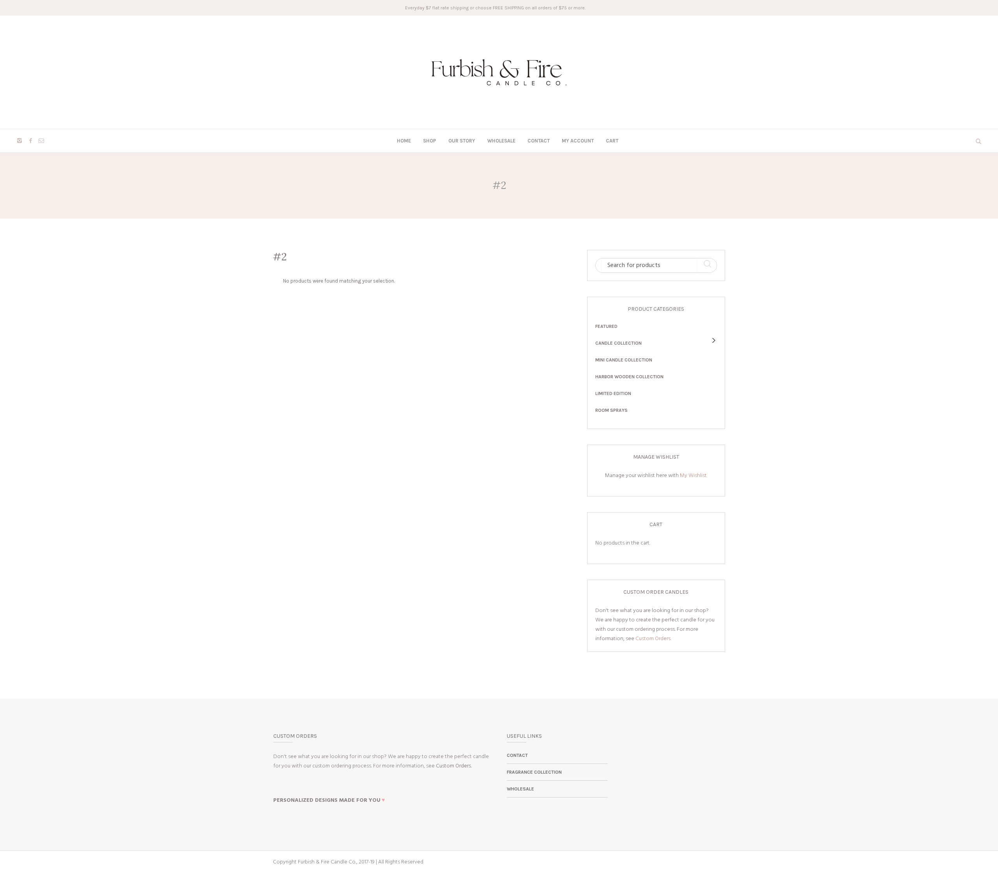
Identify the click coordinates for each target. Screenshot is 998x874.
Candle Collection (618, 343)
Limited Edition (613, 393)
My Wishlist (693, 475)
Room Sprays (611, 410)
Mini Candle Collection (623, 360)
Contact (517, 755)
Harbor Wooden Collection (629, 376)
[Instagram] (19, 140)
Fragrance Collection (534, 772)
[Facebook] (30, 140)
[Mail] (41, 140)
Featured (606, 326)
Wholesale (520, 789)
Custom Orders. (653, 638)
